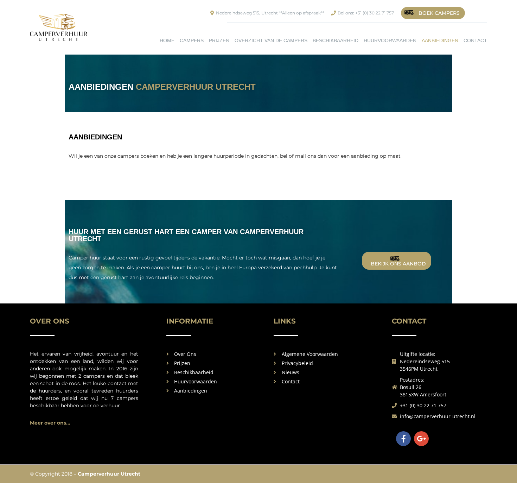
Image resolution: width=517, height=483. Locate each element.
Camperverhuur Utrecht (109, 474)
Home (167, 40)
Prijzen (219, 40)
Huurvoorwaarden (390, 40)
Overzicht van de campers (271, 40)
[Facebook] (403, 438)
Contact (475, 40)
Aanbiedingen (440, 40)
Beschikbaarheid (335, 40)
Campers (192, 40)
